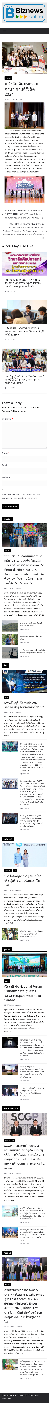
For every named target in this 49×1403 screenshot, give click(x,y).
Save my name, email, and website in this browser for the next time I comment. (21, 496)
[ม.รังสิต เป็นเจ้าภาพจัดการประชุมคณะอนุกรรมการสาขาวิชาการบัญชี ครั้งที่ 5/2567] (24, 302)
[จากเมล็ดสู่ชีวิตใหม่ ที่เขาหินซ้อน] (10, 640)
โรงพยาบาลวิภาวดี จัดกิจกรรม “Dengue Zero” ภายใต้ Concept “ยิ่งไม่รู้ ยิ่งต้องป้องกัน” (32, 1092)
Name (5, 453)
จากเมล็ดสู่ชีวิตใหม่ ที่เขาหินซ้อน (31, 637)
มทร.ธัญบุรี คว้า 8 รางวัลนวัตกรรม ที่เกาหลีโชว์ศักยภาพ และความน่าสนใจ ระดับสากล (24, 380)
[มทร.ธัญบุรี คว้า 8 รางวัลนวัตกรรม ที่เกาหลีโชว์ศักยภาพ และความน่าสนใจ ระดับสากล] (24, 350)
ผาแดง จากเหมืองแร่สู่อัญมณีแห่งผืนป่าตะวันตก (31, 624)
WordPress (6, 1398)
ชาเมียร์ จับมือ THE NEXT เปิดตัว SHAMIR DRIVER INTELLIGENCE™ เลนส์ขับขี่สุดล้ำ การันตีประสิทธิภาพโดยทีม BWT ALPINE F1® (25, 214)
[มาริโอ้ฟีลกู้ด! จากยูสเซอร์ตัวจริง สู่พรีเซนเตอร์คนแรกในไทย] (24, 855)
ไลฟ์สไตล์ (8, 871)
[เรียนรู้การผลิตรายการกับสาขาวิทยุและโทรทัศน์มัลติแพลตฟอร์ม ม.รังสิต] (10, 935)
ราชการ (7, 1284)
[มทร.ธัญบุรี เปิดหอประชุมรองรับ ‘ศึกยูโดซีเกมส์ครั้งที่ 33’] (24, 681)
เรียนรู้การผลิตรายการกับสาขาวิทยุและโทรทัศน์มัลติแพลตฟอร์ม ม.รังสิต (32, 934)
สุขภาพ (7, 981)
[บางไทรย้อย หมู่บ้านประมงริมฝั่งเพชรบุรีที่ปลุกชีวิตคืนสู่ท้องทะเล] (10, 653)
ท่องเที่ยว (7, 551)
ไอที (15, 871)
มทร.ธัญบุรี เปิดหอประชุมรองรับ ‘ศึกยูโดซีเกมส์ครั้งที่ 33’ (24, 704)
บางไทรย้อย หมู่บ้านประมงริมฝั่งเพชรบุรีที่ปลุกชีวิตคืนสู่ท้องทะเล (32, 651)
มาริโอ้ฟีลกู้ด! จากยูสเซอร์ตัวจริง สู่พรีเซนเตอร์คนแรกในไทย (22, 880)
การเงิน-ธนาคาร (9, 1140)
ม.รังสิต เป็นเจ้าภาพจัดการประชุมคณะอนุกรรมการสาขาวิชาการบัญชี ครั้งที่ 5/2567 (24, 331)
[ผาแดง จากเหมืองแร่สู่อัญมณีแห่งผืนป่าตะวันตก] (10, 626)
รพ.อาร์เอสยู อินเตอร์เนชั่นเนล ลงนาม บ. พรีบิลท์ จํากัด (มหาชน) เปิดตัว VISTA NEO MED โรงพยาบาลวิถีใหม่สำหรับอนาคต (32, 1071)
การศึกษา (8, 78)
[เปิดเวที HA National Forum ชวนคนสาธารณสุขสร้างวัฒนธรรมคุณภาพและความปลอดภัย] (24, 965)
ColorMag (32, 1395)
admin (20, 100)
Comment (7, 418)
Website (6, 477)
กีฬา (6, 697)
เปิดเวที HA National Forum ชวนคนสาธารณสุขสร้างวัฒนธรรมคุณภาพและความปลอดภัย (23, 993)
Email (5, 465)
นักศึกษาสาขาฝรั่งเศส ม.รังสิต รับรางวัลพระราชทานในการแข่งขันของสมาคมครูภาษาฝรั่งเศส (23, 283)
